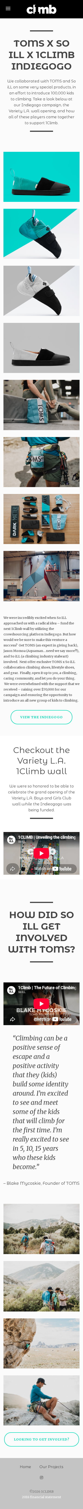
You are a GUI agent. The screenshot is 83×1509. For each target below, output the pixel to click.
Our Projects (51, 1467)
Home (25, 1467)
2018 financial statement (41, 1497)
